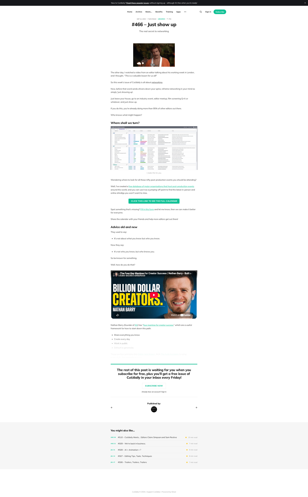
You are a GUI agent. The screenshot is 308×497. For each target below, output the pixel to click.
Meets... (148, 12)
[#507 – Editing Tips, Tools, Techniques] (154, 456)
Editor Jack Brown (146, 354)
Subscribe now (154, 386)
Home (129, 12)
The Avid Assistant (169, 354)
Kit (136, 325)
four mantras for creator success (158, 325)
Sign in (208, 12)
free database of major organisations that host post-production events (161, 186)
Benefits (159, 12)
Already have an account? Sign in (154, 392)
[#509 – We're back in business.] (154, 444)
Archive (139, 12)
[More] (185, 12)
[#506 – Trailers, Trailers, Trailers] (154, 462)
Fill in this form (147, 209)
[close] (305, 3)
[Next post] (195, 407)
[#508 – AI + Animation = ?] (154, 450)
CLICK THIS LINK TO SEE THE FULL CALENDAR (154, 201)
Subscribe (220, 12)
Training (169, 12)
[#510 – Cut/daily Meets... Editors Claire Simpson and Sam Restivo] (154, 437)
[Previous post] (112, 407)
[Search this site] (201, 12)
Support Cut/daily (153, 492)
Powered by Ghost (169, 492)
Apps (178, 12)
